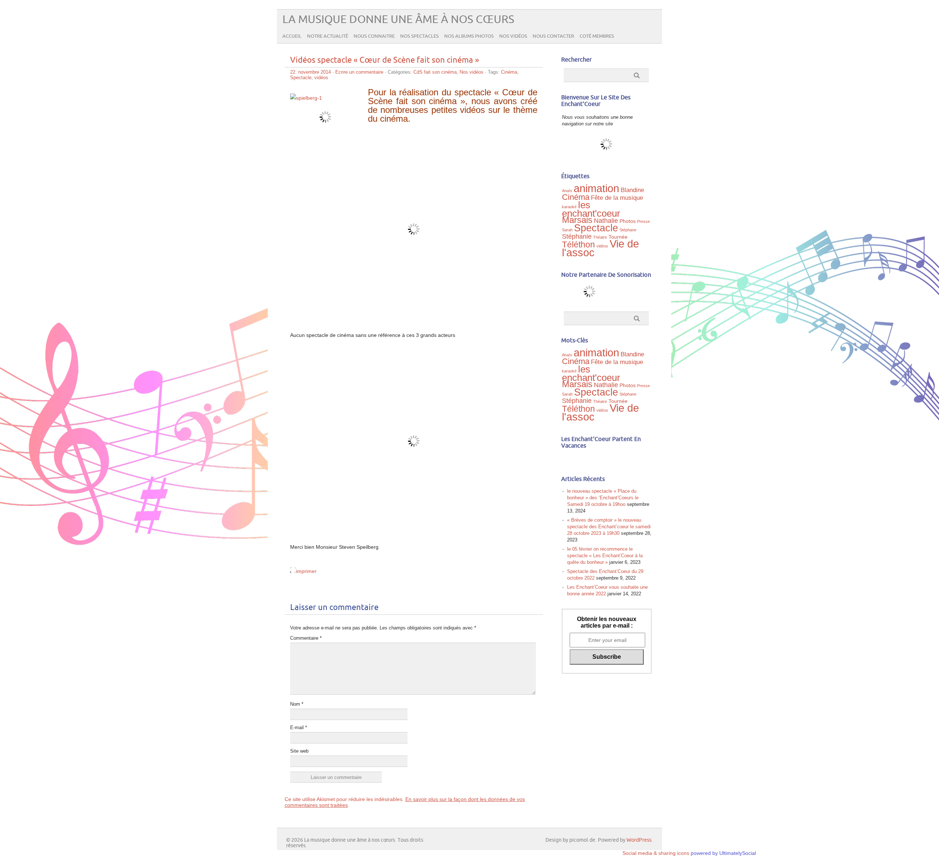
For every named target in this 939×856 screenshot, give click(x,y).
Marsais (577, 220)
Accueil (292, 36)
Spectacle (300, 77)
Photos (628, 221)
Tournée (618, 237)
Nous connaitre (374, 36)
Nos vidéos (513, 36)
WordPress (638, 840)
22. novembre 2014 (310, 72)
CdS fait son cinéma (435, 72)
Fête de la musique (617, 197)
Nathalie (606, 220)
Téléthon (578, 244)
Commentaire (306, 638)
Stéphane (628, 230)
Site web (299, 751)
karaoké (569, 207)
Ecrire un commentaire (359, 72)
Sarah (567, 230)
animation (596, 188)
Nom (296, 704)
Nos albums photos (469, 36)
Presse (643, 221)
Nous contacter (553, 36)
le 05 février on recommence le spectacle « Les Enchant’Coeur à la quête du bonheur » (605, 555)
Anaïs (567, 190)
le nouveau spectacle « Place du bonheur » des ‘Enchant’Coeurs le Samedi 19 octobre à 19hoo (603, 497)
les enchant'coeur (591, 209)
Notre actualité (327, 36)
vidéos (321, 77)
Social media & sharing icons (656, 853)
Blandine (632, 190)
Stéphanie (577, 236)
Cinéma (509, 72)
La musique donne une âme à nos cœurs (398, 19)
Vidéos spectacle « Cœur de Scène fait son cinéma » (384, 60)
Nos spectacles (419, 36)
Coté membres (597, 36)
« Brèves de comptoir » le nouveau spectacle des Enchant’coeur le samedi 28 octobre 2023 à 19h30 (609, 526)
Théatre (600, 237)
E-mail (298, 727)
